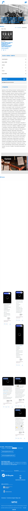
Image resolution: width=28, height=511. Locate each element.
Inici (16, 27)
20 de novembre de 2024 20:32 (7, 321)
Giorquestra (24, 27)
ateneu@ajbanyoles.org (7, 451)
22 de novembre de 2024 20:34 (19, 317)
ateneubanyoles (21, 315)
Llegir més (14, 509)
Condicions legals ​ (11, 498)
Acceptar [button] (24, 507)
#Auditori (5, 393)
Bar (2, 67)
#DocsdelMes (7, 215)
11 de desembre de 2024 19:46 (19, 403)
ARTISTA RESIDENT (5, 48)
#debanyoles (18, 212)
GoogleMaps (14, 448)
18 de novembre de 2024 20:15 (19, 362)
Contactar (3, 498)
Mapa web (18, 498)
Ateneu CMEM (4, 62)
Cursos (3, 70)
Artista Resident (4, 59)
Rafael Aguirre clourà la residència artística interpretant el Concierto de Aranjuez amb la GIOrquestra (6, 44)
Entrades (19, 27)
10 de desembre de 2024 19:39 (19, 435)
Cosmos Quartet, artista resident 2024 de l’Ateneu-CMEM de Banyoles (13, 20)
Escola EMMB (4, 73)
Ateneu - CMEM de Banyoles (10, 400)
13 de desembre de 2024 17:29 (7, 404)
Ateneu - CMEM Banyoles (21, 314)
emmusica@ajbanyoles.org (8, 455)
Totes (5, 28)
